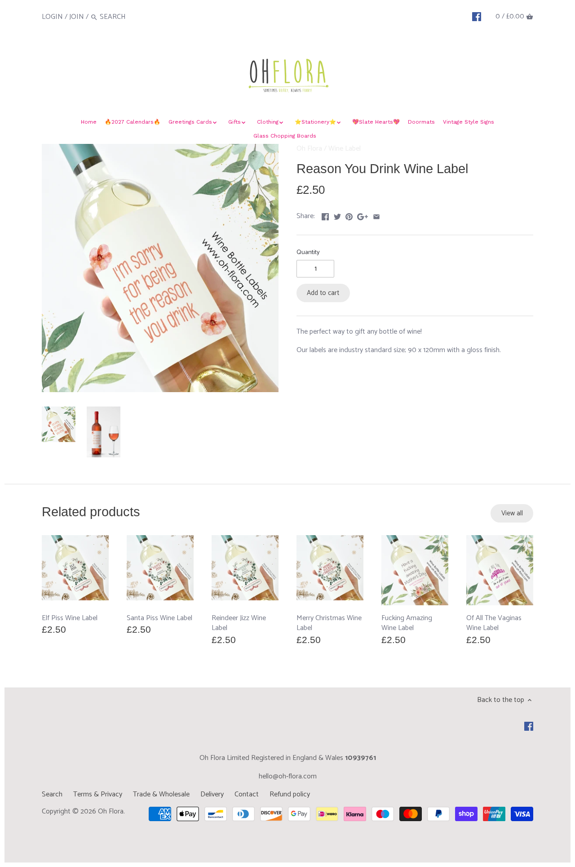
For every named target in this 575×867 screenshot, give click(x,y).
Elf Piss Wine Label (69, 617)
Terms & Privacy (97, 794)
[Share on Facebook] (325, 215)
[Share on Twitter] (337, 215)
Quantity (308, 252)
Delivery (212, 794)
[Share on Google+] (362, 215)
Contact (246, 794)
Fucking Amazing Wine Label (406, 622)
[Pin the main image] (349, 215)
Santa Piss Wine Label (159, 617)
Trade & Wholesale (161, 794)
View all (512, 513)
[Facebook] (476, 16)
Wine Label (344, 149)
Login (52, 17)
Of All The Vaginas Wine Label (494, 622)
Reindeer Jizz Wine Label (239, 622)
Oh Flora (309, 149)
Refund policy (290, 794)
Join (76, 17)
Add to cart (323, 293)
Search (52, 794)
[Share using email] (376, 215)
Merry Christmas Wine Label (329, 622)
